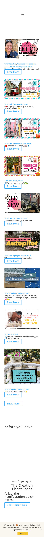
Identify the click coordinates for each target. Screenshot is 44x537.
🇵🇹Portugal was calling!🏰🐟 (17, 145)
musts (12, 67)
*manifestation (10, 64)
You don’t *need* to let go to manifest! (21, 69)
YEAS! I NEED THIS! (17, 505)
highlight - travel (19, 143)
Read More (13, 72)
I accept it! (23, 533)
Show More (13, 403)
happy (6, 67)
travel (30, 67)
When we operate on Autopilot (18, 258)
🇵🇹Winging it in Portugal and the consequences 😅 (18, 107)
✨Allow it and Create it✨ (15, 391)
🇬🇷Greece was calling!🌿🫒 (16, 183)
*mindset (21, 64)
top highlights (21, 67)
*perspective (31, 64)
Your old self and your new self (18, 220)
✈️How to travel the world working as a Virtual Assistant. (22, 337)
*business (8, 334)
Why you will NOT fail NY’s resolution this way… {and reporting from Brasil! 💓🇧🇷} (21, 297)
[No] (41, 529)
